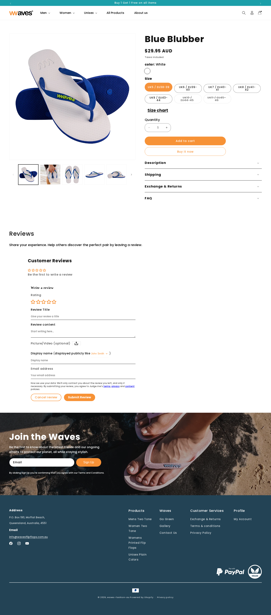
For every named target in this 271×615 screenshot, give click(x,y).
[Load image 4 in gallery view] (94, 174)
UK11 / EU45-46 (219, 99)
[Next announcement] (260, 3)
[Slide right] (131, 175)
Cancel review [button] (46, 397)
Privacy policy (165, 597)
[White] (147, 71)
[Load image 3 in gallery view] (72, 174)
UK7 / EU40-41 (217, 88)
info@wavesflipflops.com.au (28, 537)
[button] (45, 13)
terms (106, 386)
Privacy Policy (200, 533)
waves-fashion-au (118, 597)
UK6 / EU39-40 (188, 88)
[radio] (33, 302)
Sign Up (88, 462)
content (130, 386)
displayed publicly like (72, 353)
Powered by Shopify (141, 597)
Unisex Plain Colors (137, 557)
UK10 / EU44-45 (191, 99)
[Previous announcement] (10, 3)
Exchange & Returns (205, 519)
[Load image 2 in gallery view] (50, 174)
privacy (116, 386)
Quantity (152, 119)
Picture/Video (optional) (50, 343)
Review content (43, 325)
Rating (36, 295)
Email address (42, 369)
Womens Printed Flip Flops (137, 543)
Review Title (40, 310)
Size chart (157, 110)
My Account (243, 519)
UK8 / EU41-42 (247, 88)
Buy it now (185, 152)
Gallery (165, 526)
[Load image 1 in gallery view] (28, 174)
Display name (41, 353)
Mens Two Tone (140, 519)
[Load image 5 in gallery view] (116, 174)
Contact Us (168, 533)
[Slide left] (13, 175)
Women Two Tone (137, 528)
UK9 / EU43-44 (159, 99)
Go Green (166, 519)
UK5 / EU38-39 (158, 87)
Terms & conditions (205, 526)
